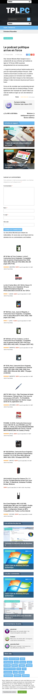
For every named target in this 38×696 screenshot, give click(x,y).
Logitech (21, 665)
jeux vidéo (7, 665)
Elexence (22, 662)
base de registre (17, 30)
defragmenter (8, 662)
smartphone (7, 672)
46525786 (12, 267)
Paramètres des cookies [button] (9, 692)
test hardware (8, 675)
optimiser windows (9, 669)
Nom (5, 208)
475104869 (12, 405)
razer (24, 669)
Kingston (14, 665)
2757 (11, 320)
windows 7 (18, 675)
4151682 (12, 514)
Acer (7, 30)
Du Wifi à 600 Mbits (11, 113)
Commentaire (8, 186)
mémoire (29, 665)
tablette (21, 672)
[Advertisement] (21, 43)
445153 (11, 460)
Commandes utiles (10, 551)
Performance (8, 529)
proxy (18, 669)
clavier (22, 658)
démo (16, 662)
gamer (29, 662)
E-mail (6, 215)
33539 (11, 294)
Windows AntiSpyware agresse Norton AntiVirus (27, 116)
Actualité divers (8, 38)
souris (15, 672)
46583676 (12, 347)
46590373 (12, 376)
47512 (11, 433)
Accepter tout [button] (22, 692)
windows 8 (26, 675)
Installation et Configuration (12, 601)
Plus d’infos (9, 269)
